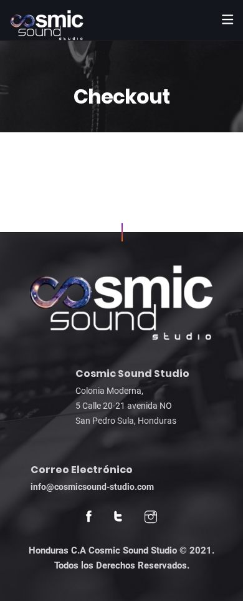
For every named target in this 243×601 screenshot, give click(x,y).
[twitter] (118, 518)
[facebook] (89, 518)
